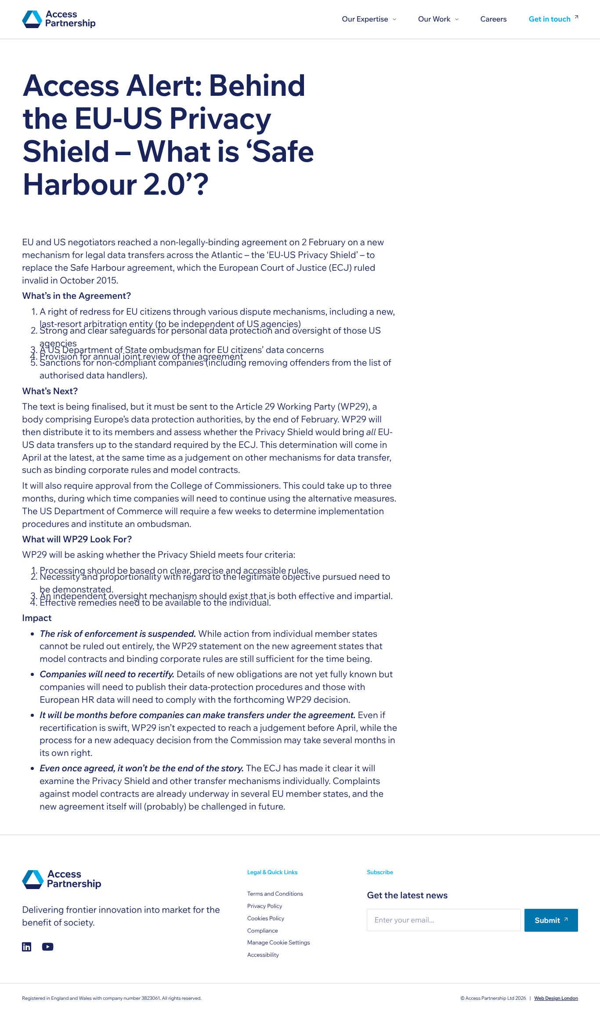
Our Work (434, 19)
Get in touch (550, 19)
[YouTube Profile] (48, 947)
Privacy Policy (264, 906)
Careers (494, 19)
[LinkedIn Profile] (26, 947)
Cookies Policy (266, 918)
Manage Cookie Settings (278, 942)
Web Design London (556, 998)
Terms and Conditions (275, 893)
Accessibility (263, 955)
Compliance (262, 930)
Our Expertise (365, 19)
